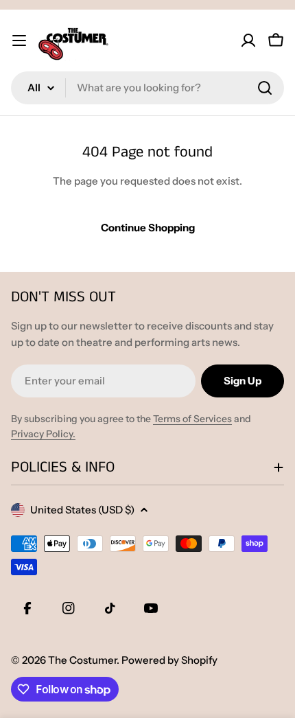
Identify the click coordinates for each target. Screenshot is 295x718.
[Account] (248, 40)
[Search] (265, 88)
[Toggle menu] (19, 40)
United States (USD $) (82, 509)
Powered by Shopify (169, 660)
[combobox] (147, 87)
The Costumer (82, 660)
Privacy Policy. (43, 434)
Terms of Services (192, 419)
